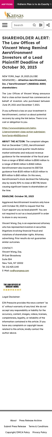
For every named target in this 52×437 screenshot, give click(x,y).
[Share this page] (48, 25)
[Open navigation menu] (4, 25)
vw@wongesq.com (19, 270)
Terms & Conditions (38, 426)
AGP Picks (7, 4)
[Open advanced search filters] (40, 25)
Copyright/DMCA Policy (17, 432)
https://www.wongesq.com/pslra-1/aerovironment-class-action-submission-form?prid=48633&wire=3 (24, 132)
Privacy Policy (39, 432)
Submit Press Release (15, 426)
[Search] (34, 25)
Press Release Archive (30, 420)
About (13, 420)
